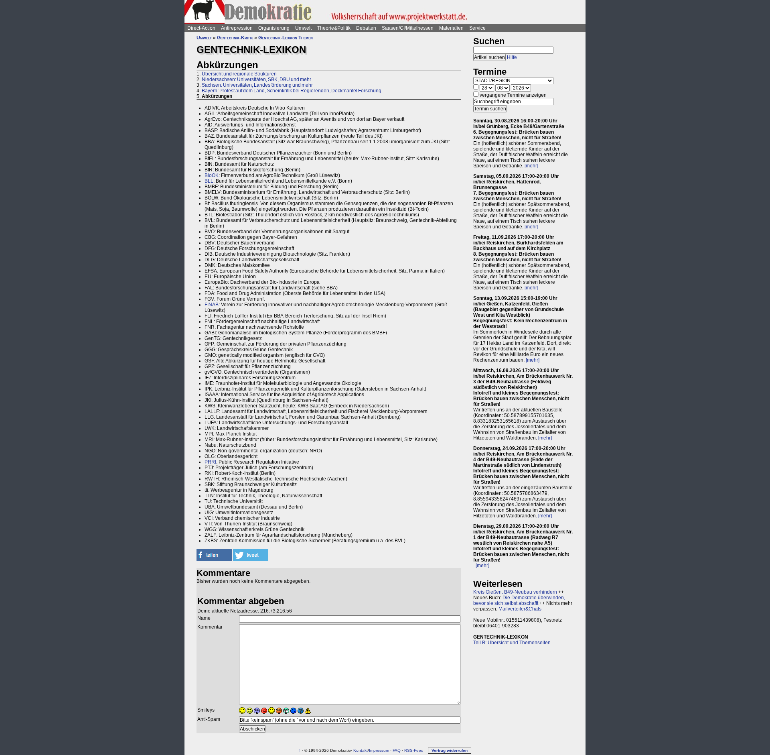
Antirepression (237, 28)
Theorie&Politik (334, 28)
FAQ (397, 750)
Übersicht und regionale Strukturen (239, 74)
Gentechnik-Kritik (235, 38)
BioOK (212, 175)
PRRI (210, 462)
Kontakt (360, 750)
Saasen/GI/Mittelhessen (408, 28)
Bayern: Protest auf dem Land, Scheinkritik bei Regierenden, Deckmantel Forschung (291, 91)
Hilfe (512, 57)
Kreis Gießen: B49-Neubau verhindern (515, 592)
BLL (209, 181)
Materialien (451, 28)
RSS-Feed (414, 750)
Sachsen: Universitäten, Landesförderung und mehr (257, 85)
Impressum (379, 750)
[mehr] (531, 166)
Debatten (366, 28)
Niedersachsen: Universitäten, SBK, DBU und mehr (256, 79)
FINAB (212, 304)
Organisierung (274, 28)
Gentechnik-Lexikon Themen (285, 38)
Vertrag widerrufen (450, 750)
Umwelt (303, 28)
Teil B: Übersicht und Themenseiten (512, 642)
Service (477, 28)
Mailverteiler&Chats (519, 609)
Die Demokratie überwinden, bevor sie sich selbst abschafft (519, 600)
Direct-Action (201, 28)
